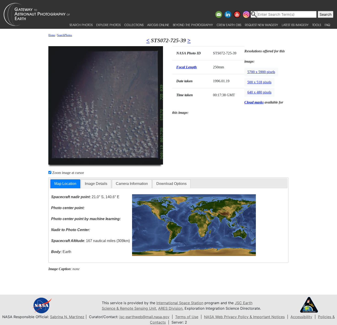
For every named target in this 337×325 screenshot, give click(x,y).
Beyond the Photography (193, 25)
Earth (61, 252)
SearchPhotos (64, 35)
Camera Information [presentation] (132, 184)
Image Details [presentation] (96, 184)
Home (51, 35)
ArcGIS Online (158, 25)
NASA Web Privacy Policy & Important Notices (244, 316)
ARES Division (170, 308)
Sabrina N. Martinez (67, 316)
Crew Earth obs (229, 25)
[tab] (65, 183)
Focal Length (186, 67)
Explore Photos (108, 25)
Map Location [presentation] (65, 184)
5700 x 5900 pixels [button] (261, 72)
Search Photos (81, 25)
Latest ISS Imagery (295, 25)
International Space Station (179, 303)
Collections (134, 25)
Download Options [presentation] (171, 184)
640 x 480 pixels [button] (259, 92)
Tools (316, 25)
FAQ (327, 25)
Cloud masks (254, 102)
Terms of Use (186, 316)
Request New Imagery (261, 25)
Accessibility (301, 316)
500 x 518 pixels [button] (259, 82)
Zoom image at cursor (67, 173)
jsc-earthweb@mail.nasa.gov (144, 316)
